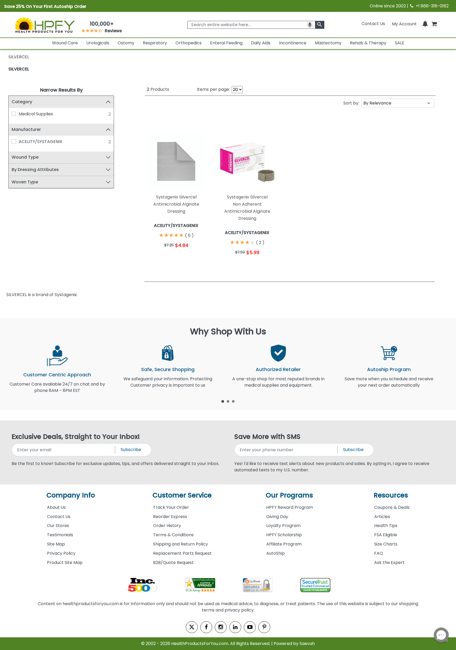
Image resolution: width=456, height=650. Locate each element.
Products (158, 89)
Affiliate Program (284, 544)
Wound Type (25, 157)
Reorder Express (170, 517)
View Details (192, 258)
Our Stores (58, 526)
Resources (391, 495)
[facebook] (206, 627)
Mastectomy (328, 43)
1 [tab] (222, 401)
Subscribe (131, 450)
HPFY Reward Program (289, 507)
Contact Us (373, 24)
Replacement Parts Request (182, 553)
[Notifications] (425, 24)
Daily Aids (260, 43)
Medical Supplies (36, 114)
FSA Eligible (385, 535)
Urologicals (97, 43)
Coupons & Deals (392, 507)
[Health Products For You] (44, 24)
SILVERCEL (18, 69)
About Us (56, 507)
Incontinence (292, 43)
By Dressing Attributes (35, 170)
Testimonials (60, 535)
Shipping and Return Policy (180, 544)
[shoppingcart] (434, 24)
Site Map (56, 544)
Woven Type (25, 182)
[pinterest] (264, 627)
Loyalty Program (283, 526)
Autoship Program (389, 369)
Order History (167, 526)
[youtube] (250, 627)
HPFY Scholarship (284, 535)
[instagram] (221, 627)
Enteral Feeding (226, 43)
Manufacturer (26, 129)
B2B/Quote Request (173, 562)
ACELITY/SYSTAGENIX (40, 142)
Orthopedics (188, 43)
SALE (399, 43)
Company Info (70, 495)
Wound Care (65, 43)
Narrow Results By (61, 90)
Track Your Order (171, 507)
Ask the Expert (389, 562)
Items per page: (213, 89)
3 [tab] (233, 401)
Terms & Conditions (173, 535)
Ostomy (126, 43)
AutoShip (275, 553)
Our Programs (289, 495)
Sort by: (351, 103)
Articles (382, 517)
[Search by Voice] (310, 25)
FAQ (378, 553)
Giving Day (277, 517)
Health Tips (385, 526)
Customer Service (182, 495)
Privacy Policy (61, 553)
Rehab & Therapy (368, 43)
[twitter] (192, 627)
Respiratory (155, 43)
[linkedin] (235, 627)
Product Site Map (65, 562)
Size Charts (385, 544)
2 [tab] (228, 401)
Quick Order (160, 258)
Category (22, 102)
